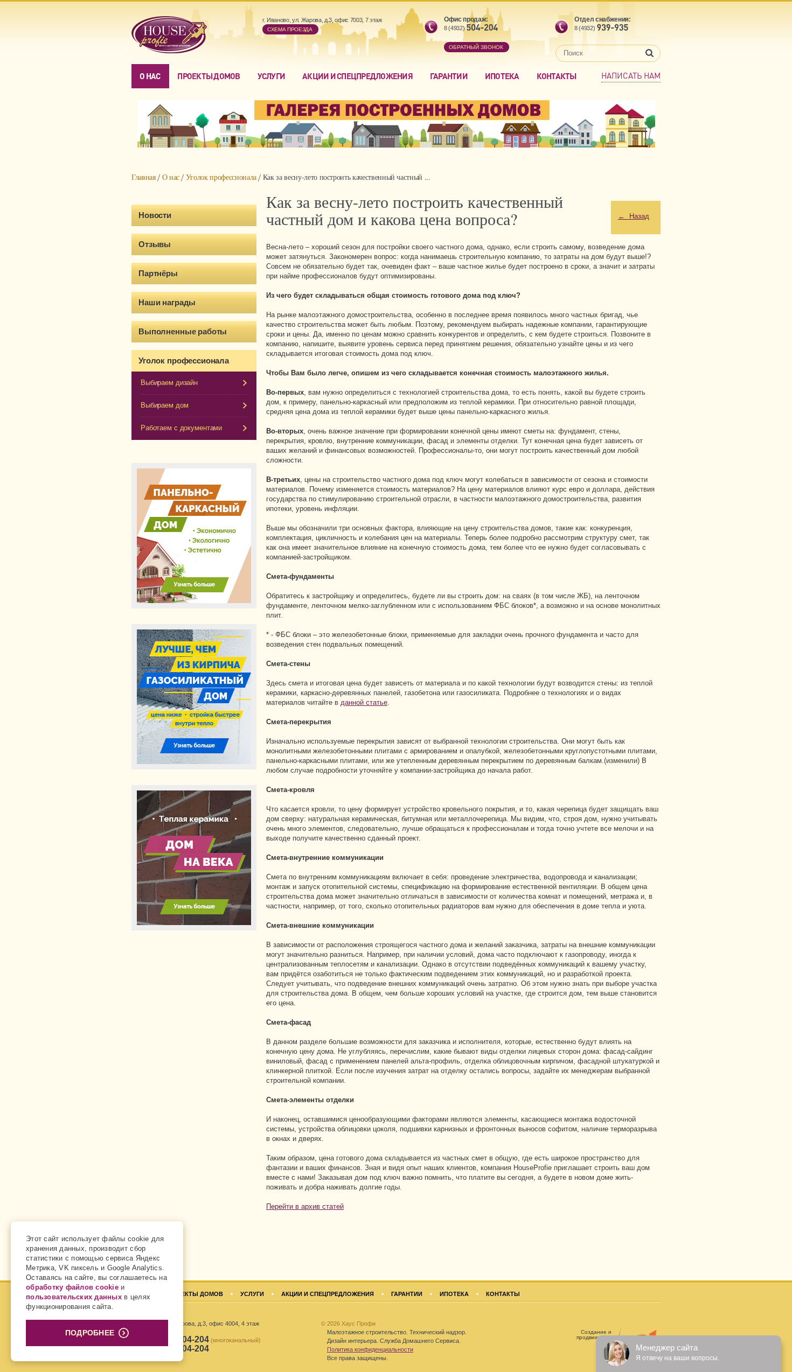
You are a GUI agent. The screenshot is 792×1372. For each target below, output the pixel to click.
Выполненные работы (182, 331)
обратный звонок (476, 47)
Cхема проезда (289, 29)
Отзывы (154, 244)
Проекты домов (208, 76)
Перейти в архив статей (305, 1206)
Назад (633, 216)
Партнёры (158, 273)
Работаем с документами (181, 428)
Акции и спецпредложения (357, 76)
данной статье (364, 702)
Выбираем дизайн (169, 383)
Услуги (272, 76)
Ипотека (502, 76)
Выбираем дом (164, 405)
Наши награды (167, 302)
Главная (143, 177)
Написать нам (631, 75)
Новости (154, 215)
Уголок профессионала (221, 177)
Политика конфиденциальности (370, 1349)
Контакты (556, 76)
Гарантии (449, 76)
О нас (150, 76)
